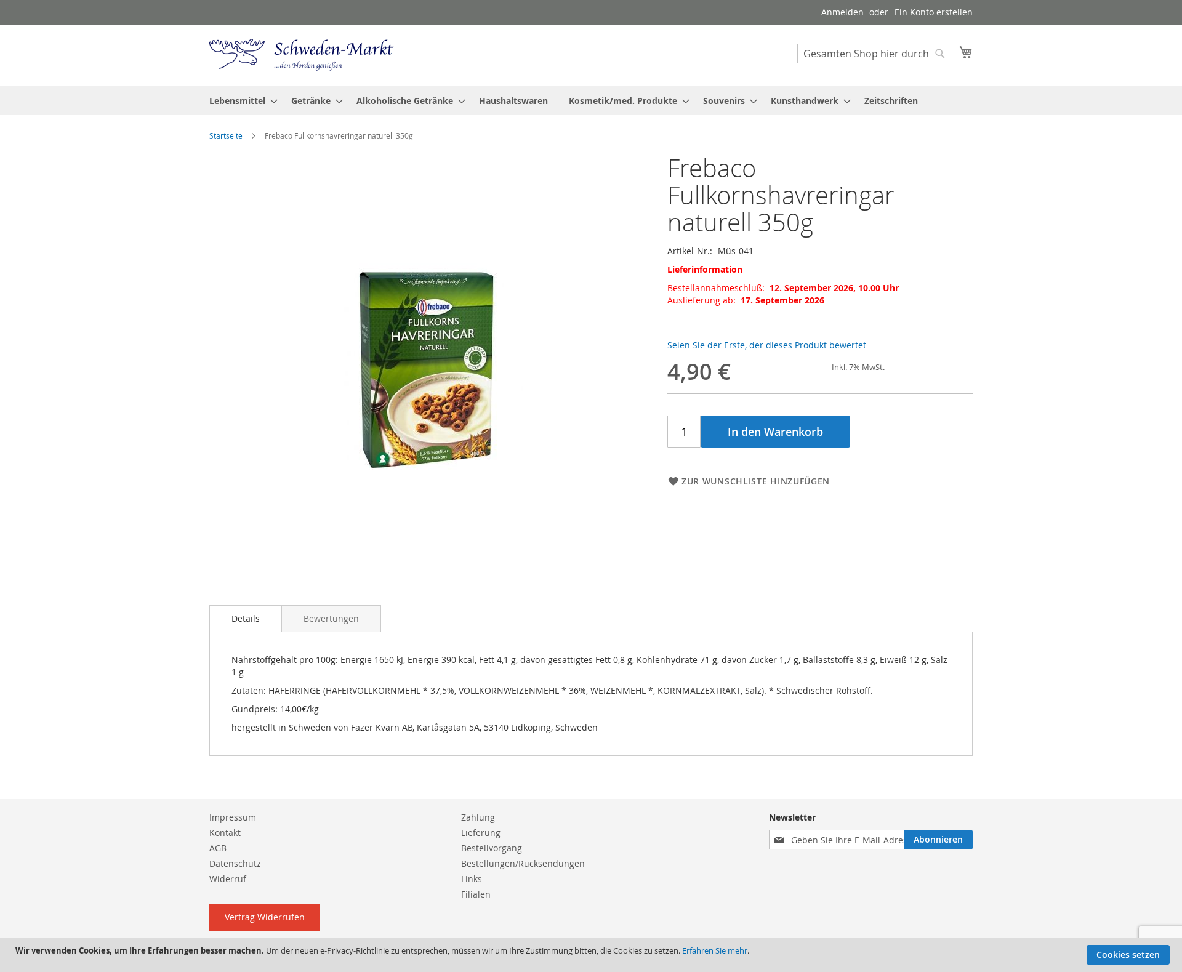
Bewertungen (331, 618)
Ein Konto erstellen (934, 12)
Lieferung (481, 832)
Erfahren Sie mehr (714, 950)
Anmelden (842, 12)
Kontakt (225, 832)
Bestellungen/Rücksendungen (523, 863)
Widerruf (227, 879)
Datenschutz (235, 863)
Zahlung (478, 817)
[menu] (591, 100)
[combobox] (874, 53)
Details (245, 618)
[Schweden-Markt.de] (301, 55)
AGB (218, 848)
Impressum (232, 817)
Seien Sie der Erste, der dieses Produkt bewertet (766, 345)
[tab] (245, 618)
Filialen (476, 894)
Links (471, 879)
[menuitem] (240, 100)
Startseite (226, 135)
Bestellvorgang (491, 848)
